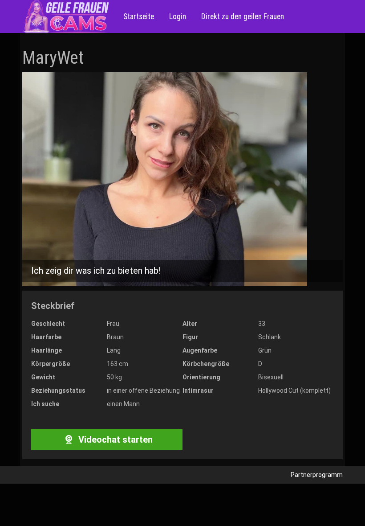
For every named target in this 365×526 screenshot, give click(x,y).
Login (176, 16)
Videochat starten (114, 439)
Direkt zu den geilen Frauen (241, 16)
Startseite (138, 16)
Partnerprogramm (317, 474)
